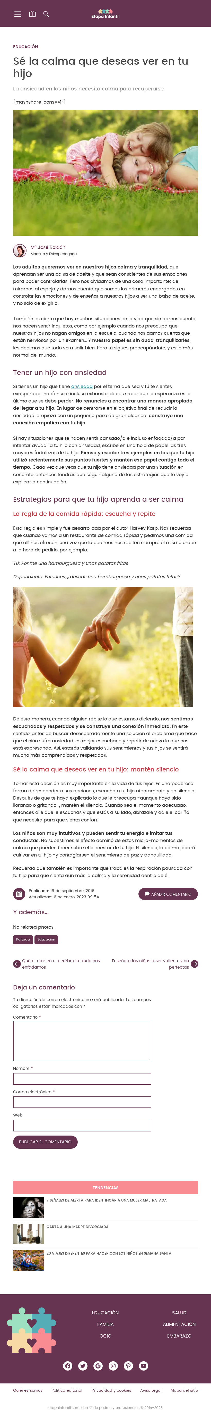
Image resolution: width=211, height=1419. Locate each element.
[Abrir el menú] (18, 14)
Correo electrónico (34, 1092)
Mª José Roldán (48, 247)
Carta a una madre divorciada (78, 1227)
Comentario (27, 1017)
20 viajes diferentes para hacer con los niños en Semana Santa (109, 1253)
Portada (23, 939)
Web (18, 1115)
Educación (25, 47)
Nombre (23, 1069)
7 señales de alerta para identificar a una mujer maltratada (107, 1200)
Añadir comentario (171, 894)
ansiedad (82, 386)
